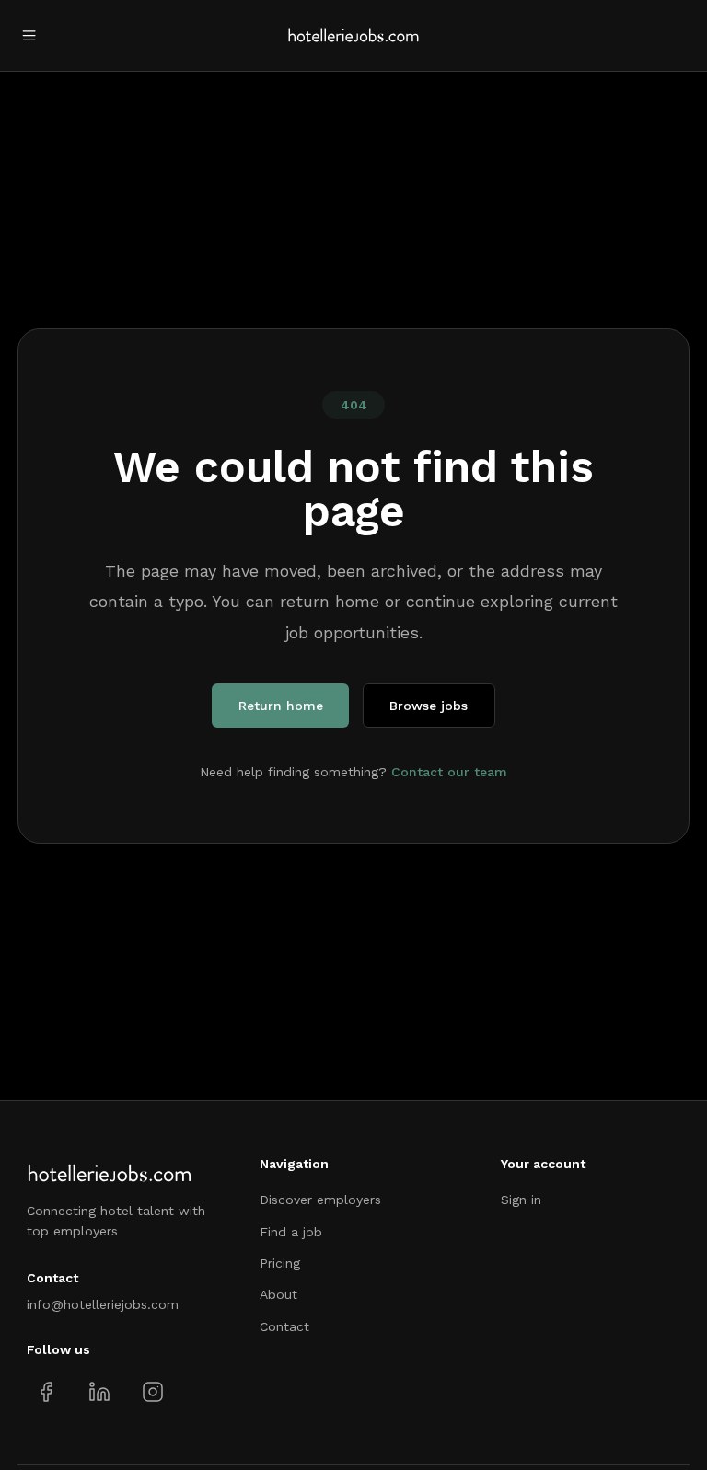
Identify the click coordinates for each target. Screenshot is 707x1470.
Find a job (291, 1231)
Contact (284, 1326)
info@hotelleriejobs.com (103, 1304)
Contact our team (449, 771)
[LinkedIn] (99, 1392)
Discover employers (320, 1199)
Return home (280, 705)
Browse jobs (428, 705)
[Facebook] (46, 1392)
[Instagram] (152, 1392)
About (278, 1294)
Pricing (280, 1263)
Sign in (521, 1199)
